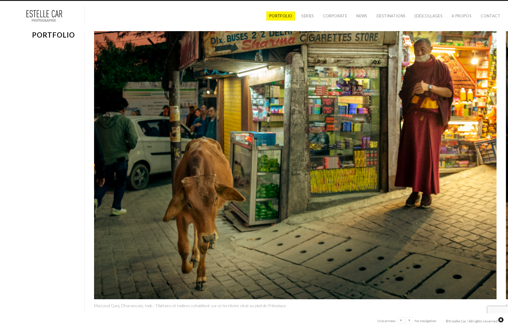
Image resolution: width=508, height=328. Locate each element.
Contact (490, 16)
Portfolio (281, 16)
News (361, 16)
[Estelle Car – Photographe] (44, 16)
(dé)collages (428, 16)
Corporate (335, 16)
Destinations (391, 16)
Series (307, 16)
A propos (462, 16)
